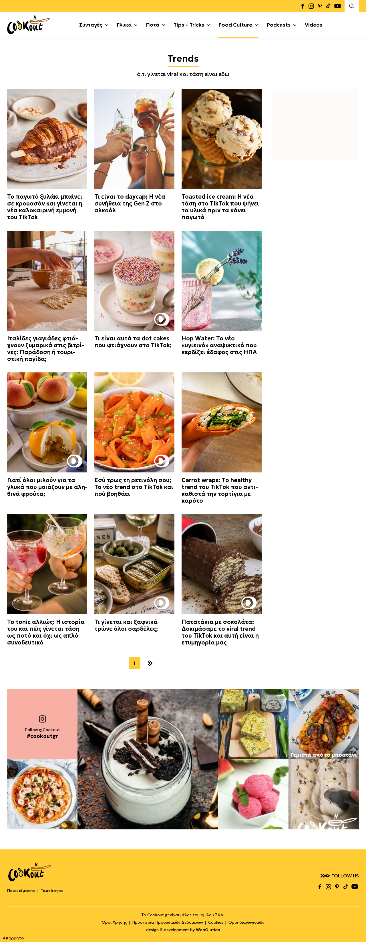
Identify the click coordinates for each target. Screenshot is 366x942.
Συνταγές (90, 24)
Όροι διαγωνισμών (246, 922)
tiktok (328, 6)
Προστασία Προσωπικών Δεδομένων (167, 922)
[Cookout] (28, 25)
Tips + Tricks (189, 24)
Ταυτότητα (52, 890)
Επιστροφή (356, 926)
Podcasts (278, 24)
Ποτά (152, 24)
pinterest (319, 6)
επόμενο (150, 663)
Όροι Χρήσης (114, 922)
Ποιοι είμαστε (21, 890)
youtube (337, 6)
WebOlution (208, 929)
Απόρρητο (13, 938)
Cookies (215, 922)
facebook (302, 6)
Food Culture (235, 24)
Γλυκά (124, 24)
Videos (313, 24)
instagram (311, 6)
